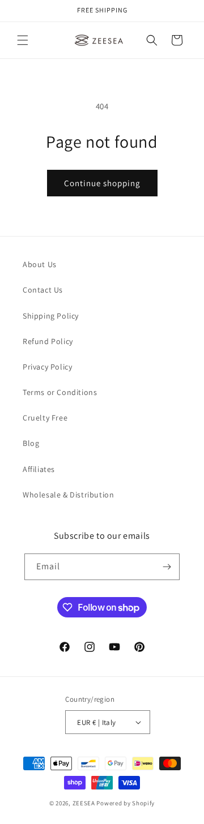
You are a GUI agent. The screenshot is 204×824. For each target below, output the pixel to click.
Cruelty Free (45, 418)
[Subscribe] (166, 566)
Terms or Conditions (60, 392)
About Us (40, 264)
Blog (31, 443)
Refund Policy (48, 341)
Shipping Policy (51, 316)
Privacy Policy (47, 367)
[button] (22, 40)
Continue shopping (102, 183)
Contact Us (43, 290)
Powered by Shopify (125, 803)
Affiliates (39, 469)
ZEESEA (84, 803)
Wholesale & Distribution (68, 495)
